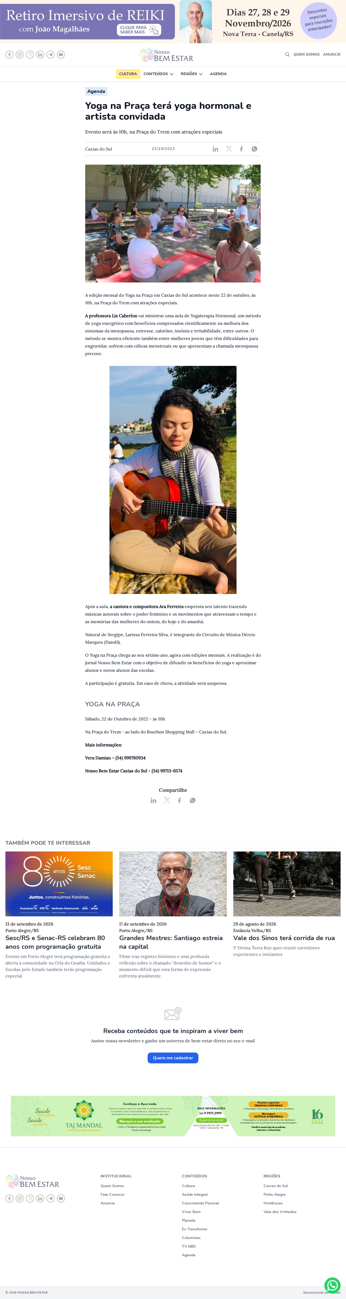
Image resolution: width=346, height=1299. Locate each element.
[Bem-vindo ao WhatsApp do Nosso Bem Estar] (332, 1285)
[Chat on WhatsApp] (332, 1285)
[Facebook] (9, 1198)
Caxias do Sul (276, 1185)
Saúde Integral (195, 1194)
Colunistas (191, 1237)
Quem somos (307, 54)
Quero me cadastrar (173, 1058)
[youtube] (61, 1198)
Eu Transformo (194, 1229)
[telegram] (50, 1198)
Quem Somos (112, 1185)
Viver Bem (191, 1211)
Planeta (188, 1220)
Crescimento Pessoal (200, 1203)
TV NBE (189, 1246)
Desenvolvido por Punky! (322, 1292)
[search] (287, 54)
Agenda (218, 73)
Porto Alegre (275, 1194)
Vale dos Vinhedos (280, 1211)
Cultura (128, 73)
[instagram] (20, 1198)
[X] (30, 1198)
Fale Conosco (112, 1194)
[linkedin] (40, 1198)
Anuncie (332, 54)
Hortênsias (273, 1203)
